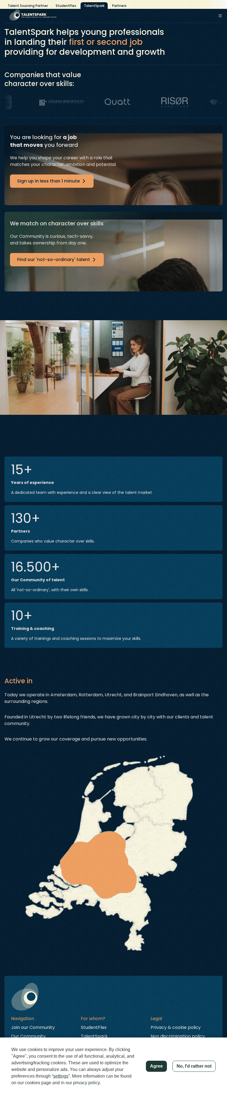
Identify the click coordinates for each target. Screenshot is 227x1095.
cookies (32, 1082)
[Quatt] (102, 102)
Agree (156, 1066)
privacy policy (86, 1082)
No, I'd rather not (194, 1066)
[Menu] (220, 16)
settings (60, 1076)
